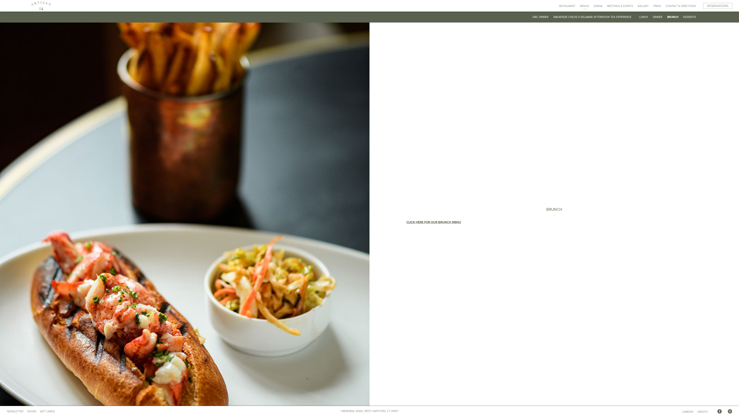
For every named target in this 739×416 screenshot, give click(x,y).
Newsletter (15, 411)
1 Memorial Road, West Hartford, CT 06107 (369, 411)
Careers (687, 411)
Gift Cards (47, 411)
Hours (31, 411)
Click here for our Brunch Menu (433, 222)
